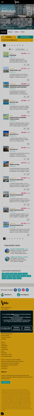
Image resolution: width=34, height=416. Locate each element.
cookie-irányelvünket (16, 318)
